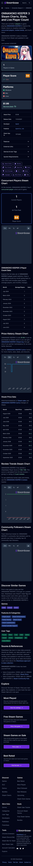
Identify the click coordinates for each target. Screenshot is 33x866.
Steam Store (24, 674)
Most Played (21, 785)
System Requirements (11, 157)
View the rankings (15, 707)
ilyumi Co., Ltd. (20, 128)
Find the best (15, 765)
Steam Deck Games (23, 799)
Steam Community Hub (21, 678)
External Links (8, 146)
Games (7, 8)
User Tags (5, 814)
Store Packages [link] (9, 171)
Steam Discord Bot (8, 837)
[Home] (2, 8)
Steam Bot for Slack (8, 841)
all (17, 228)
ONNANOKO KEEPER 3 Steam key (12, 342)
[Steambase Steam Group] (20, 848)
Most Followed (22, 788)
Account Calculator (8, 848)
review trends (19, 30)
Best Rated (20, 781)
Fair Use (15, 862)
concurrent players (7, 30)
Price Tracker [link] (8, 167)
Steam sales (22, 400)
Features (6, 141)
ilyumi (17, 124)
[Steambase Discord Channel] (17, 848)
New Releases (21, 792)
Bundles (4, 792)
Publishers (5, 821)
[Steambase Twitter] (23, 848)
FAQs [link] (27, 174)
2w (5, 228)
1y (13, 228)
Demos (4, 788)
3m (9, 228)
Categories (5, 811)
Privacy (4, 862)
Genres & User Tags (10, 152)
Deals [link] (28, 167)
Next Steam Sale (7, 844)
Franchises (5, 825)
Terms (10, 862)
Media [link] (26, 171)
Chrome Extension (8, 834)
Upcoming (20, 795)
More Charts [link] (18, 174)
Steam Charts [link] (8, 163)
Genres (4, 807)
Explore (4, 851)
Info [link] (19, 171)
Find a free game (15, 726)
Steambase (20, 834)
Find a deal (15, 746)
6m (10, 357)
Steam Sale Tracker (23, 807)
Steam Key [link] (19, 167)
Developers (6, 818)
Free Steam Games (23, 816)
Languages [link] (7, 174)
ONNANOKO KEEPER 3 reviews (17, 480)
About (21, 862)
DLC (3, 785)
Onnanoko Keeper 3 (17, 8)
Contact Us (27, 862)
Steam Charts (6, 795)
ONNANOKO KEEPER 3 (14, 26)
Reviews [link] (19, 163)
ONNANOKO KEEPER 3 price (16, 350)
